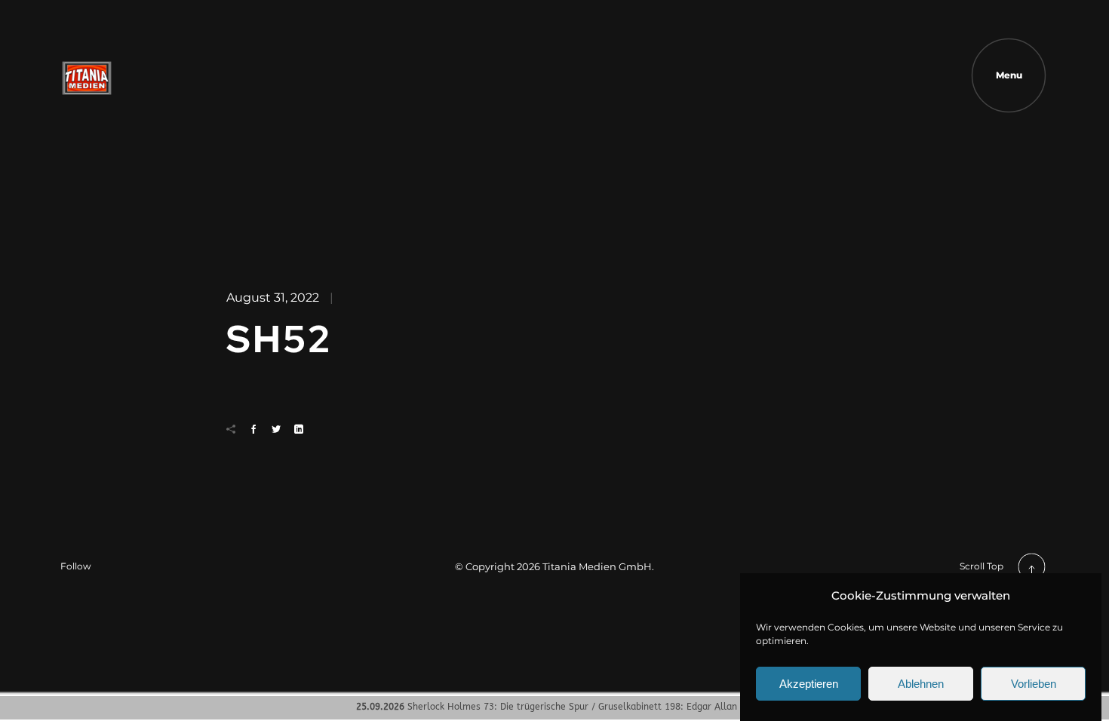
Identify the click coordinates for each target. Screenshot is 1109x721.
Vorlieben (1033, 684)
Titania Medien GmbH (597, 566)
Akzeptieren (808, 684)
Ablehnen (921, 684)
